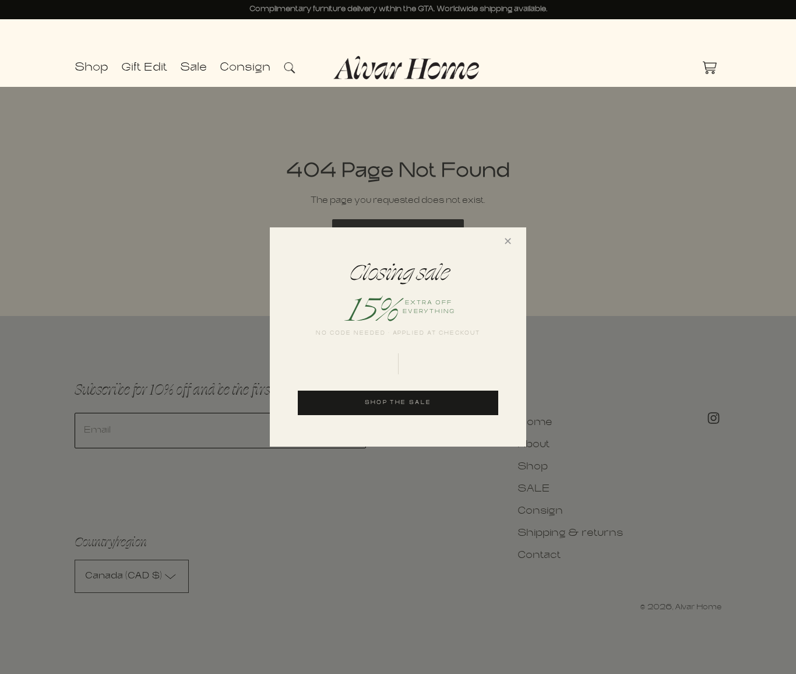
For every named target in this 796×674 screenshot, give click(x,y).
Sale (193, 67)
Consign (245, 67)
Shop (91, 67)
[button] (295, 67)
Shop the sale (398, 402)
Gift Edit (144, 67)
